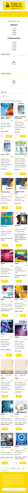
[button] (2, 14)
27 (2, 470)
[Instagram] (17, 14)
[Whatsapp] (20, 14)
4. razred (14, 34)
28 (4, 470)
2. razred (14, 30)
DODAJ (9, 136)
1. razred (14, 29)
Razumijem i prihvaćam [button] (14, 489)
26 (23, 468)
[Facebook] (14, 14)
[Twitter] (25, 14)
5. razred (14, 49)
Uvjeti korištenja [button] (7, 485)
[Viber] (22, 14)
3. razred (14, 32)
